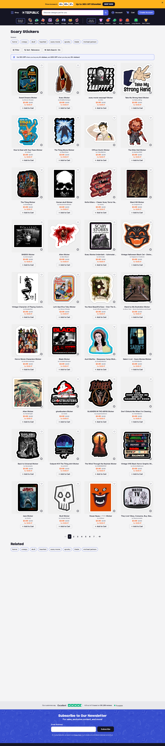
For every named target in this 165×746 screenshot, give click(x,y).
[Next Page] (99, 536)
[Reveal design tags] (41, 93)
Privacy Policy (78, 735)
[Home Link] (30, 12)
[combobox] (72, 12)
